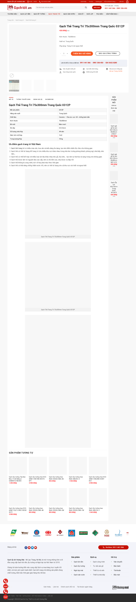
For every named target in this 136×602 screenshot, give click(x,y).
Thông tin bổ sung (23, 99)
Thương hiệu (12, 14)
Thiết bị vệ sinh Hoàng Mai (37, 599)
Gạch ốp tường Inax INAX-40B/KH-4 (76, 478)
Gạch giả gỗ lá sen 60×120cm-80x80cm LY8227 (114, 130)
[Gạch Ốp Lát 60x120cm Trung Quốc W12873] (114, 175)
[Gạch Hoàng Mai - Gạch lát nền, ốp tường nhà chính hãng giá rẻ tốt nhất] (19, 7)
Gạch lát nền (25, 14)
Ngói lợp (90, 14)
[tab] (11, 99)
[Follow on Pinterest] (29, 547)
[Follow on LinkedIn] (32, 547)
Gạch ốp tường (39, 14)
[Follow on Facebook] (26, 547)
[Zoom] (12, 75)
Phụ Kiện (99, 14)
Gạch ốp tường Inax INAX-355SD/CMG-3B (56, 478)
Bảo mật (117, 575)
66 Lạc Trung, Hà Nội (33, 560)
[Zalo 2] (5, 597)
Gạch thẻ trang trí (31, 20)
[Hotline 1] (5, 581)
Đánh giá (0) (37, 99)
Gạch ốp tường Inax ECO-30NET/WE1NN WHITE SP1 (38, 479)
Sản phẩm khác (111, 14)
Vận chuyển (118, 562)
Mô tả (11, 99)
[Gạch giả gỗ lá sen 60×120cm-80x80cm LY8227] (114, 119)
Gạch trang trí (54, 14)
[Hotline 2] (5, 591)
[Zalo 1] (5, 586)
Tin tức (91, 1)
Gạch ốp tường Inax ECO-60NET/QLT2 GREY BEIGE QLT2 (18, 510)
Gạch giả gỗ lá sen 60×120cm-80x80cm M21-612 (114, 158)
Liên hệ (121, 1)
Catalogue (99, 1)
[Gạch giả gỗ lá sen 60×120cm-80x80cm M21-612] (114, 147)
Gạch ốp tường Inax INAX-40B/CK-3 (96, 509)
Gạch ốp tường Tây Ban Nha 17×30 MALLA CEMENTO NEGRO (17, 479)
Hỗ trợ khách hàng (109, 1)
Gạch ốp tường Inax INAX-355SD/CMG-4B (36, 509)
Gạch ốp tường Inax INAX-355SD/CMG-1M (76, 509)
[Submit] (86, 7)
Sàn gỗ (80, 14)
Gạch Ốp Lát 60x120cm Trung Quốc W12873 (114, 187)
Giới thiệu (83, 1)
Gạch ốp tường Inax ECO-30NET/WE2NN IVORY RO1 (98, 479)
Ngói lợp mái (78, 570)
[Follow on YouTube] (35, 547)
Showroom (49, 99)
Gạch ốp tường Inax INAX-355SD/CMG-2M (56, 509)
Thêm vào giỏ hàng (82, 54)
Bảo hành (117, 566)
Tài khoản (117, 570)
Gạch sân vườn (69, 14)
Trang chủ (10, 20)
